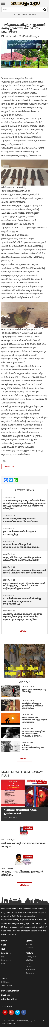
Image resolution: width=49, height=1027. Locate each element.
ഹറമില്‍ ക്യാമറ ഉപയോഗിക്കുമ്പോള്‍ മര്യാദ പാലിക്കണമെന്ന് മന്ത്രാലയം (24, 571)
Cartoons (29, 948)
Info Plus (29, 960)
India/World (6, 953)
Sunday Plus (9, 466)
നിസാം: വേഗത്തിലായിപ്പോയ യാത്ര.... (33, 747)
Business (29, 963)
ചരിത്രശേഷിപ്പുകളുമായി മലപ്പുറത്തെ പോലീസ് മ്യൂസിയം (23, 28)
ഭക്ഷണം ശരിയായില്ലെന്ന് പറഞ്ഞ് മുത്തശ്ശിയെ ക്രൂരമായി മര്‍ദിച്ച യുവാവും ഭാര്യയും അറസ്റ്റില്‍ (22, 617)
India (3, 957)
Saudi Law (5, 995)
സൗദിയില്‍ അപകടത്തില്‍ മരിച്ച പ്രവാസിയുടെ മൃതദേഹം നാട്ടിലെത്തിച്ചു (22, 601)
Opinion (29, 941)
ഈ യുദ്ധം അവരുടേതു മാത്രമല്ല (34, 691)
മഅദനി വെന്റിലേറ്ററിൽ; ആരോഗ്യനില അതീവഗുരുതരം (21, 546)
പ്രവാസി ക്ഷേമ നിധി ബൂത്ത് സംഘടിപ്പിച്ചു (19, 533)
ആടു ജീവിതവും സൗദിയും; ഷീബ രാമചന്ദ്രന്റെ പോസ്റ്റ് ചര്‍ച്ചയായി (22, 558)
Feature (29, 953)
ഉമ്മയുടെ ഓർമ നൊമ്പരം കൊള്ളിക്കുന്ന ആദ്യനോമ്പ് (34, 719)
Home (4, 941)
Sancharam (30, 973)
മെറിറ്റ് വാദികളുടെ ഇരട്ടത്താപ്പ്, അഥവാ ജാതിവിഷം (32, 705)
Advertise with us (9, 999)
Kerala (3, 963)
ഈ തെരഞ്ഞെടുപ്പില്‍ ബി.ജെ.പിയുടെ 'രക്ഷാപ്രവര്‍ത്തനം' (33, 733)
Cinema (29, 967)
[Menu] (3, 3)
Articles (29, 944)
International (6, 960)
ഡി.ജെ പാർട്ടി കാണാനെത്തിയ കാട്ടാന (23, 845)
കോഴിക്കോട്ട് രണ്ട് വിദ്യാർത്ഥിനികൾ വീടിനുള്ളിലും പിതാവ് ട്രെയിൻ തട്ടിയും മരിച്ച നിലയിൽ (24, 586)
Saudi (3, 945)
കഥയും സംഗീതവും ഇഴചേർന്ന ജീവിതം (23, 873)
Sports (4, 978)
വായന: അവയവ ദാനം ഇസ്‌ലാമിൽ (20, 812)
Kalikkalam (5, 982)
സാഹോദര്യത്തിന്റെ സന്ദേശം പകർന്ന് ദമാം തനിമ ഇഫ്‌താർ (20, 520)
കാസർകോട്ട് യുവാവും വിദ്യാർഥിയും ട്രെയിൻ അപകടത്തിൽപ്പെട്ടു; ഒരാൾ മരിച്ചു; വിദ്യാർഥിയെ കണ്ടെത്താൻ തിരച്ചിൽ (24, 504)
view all (24, 631)
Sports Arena (6, 985)
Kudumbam (30, 970)
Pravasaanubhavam (10, 991)
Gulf (3, 949)
